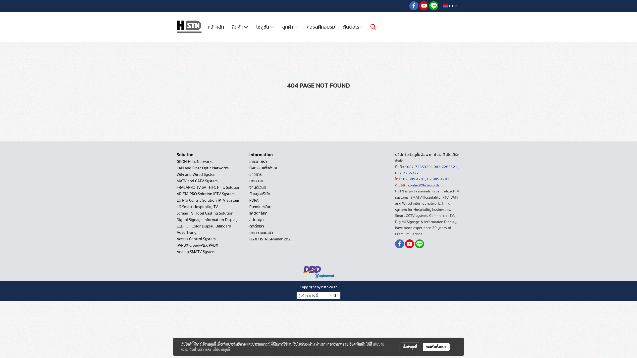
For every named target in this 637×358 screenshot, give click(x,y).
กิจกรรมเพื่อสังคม (263, 168)
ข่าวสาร (255, 174)
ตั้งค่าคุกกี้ (410, 347)
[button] (373, 27)
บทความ (256, 181)
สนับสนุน (256, 220)
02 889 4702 (438, 179)
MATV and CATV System (197, 181)
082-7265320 (419, 167)
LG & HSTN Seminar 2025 (271, 239)
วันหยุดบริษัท (259, 194)
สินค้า (238, 27)
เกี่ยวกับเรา (258, 161)
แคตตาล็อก (258, 213)
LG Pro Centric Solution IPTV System (208, 200)
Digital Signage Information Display (207, 220)
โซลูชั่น (263, 27)
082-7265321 (445, 167)
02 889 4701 (414, 179)
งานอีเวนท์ (257, 187)
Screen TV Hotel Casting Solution (205, 213)
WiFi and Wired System (196, 174)
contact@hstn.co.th (423, 185)
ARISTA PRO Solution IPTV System (206, 194)
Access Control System (196, 239)
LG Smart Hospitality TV (197, 207)
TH (451, 5)
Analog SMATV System (196, 252)
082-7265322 (407, 173)
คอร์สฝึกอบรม (321, 27)
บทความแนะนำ (261, 232)
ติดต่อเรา (352, 27)
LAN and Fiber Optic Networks (203, 168)
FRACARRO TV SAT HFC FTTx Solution (208, 187)
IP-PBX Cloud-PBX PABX (197, 245)
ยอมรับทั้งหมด (436, 347)
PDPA (254, 200)
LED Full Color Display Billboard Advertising (204, 229)
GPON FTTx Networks (195, 161)
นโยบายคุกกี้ (221, 349)
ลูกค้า (288, 27)
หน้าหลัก (216, 27)
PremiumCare (260, 207)
